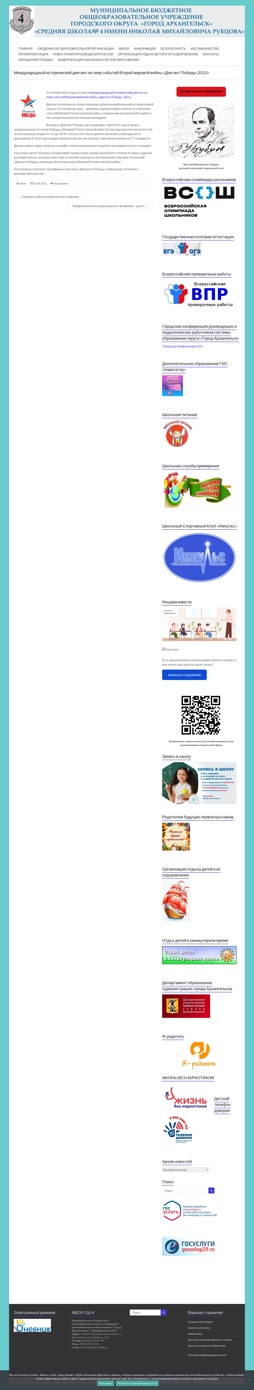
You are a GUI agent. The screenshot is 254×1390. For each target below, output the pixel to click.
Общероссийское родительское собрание (49, 196)
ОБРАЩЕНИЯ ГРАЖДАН (35, 59)
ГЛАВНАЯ (25, 48)
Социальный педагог (200, 1321)
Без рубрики (61, 183)
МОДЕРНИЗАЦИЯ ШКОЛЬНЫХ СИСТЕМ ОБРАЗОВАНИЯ (98, 59)
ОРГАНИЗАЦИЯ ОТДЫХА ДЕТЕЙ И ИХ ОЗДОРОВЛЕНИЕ (158, 54)
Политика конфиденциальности (207, 1354)
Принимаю (105, 1383)
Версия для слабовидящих (203, 91)
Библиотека (195, 1333)
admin (22, 183)
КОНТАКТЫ (211, 54)
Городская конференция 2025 (182, 346)
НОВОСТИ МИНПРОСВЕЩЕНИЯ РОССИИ (83, 54)
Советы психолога (199, 1327)
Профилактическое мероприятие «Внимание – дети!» (110, 206)
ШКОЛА (123, 48)
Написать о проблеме (184, 675)
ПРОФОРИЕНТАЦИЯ (33, 54)
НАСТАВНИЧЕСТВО (204, 48)
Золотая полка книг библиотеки (207, 1345)
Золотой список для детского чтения (210, 1339)
